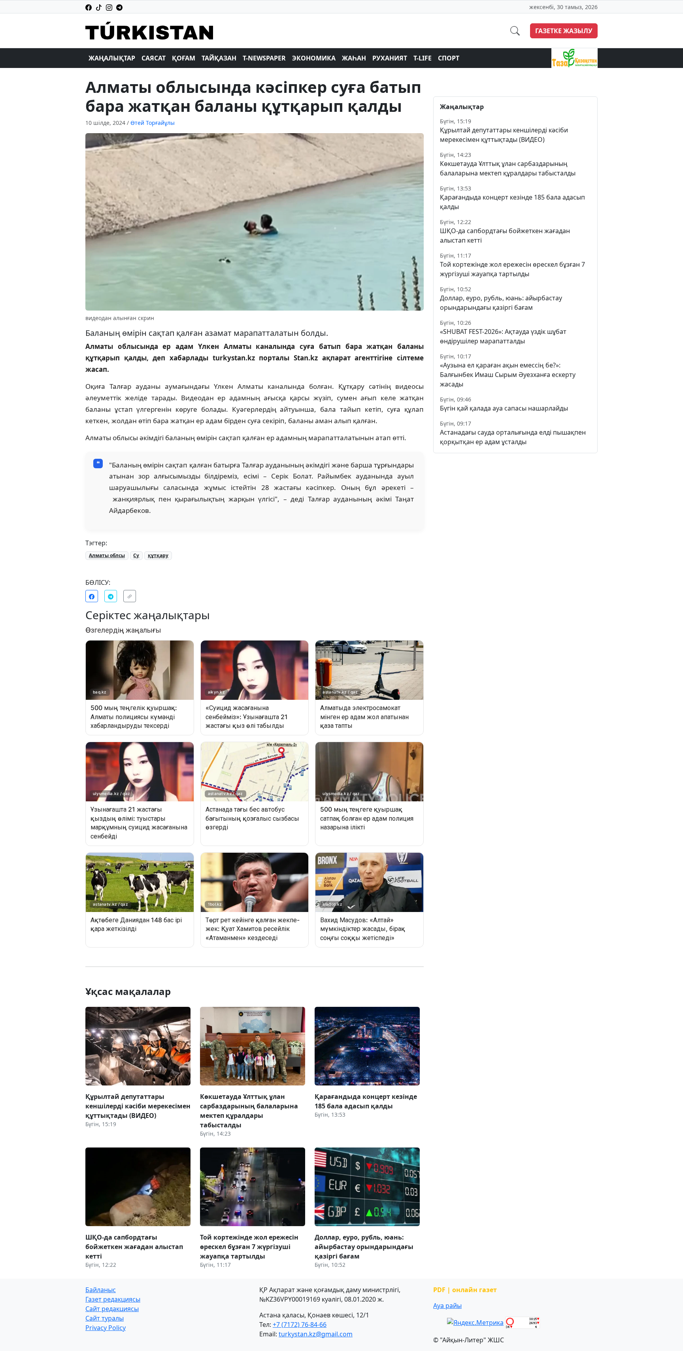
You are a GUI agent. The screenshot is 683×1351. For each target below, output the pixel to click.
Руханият (389, 58)
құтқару (158, 555)
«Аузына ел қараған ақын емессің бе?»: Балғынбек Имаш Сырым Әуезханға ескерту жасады (507, 374)
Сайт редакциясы (112, 1308)
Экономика (314, 58)
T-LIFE (422, 58)
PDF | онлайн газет (465, 1289)
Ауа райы (447, 1305)
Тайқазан (219, 58)
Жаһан (354, 58)
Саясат (154, 58)
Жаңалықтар (112, 58)
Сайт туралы (104, 1318)
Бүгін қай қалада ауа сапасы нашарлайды (504, 408)
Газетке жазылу (563, 30)
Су (136, 555)
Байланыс (100, 1289)
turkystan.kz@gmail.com (316, 1334)
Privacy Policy (105, 1327)
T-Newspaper (264, 58)
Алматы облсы (107, 555)
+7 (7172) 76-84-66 (299, 1324)
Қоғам (183, 58)
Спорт (448, 58)
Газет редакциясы (112, 1299)
